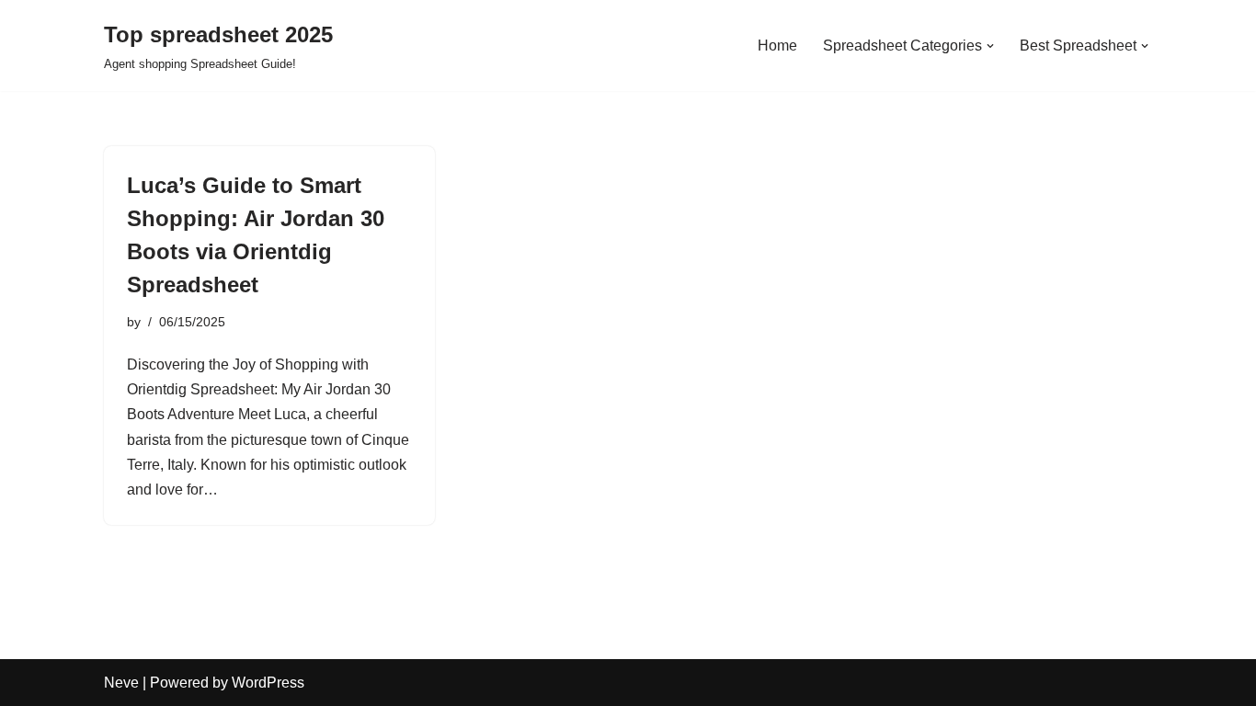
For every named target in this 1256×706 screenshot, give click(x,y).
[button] (990, 46)
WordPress (268, 682)
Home (777, 45)
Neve (121, 682)
